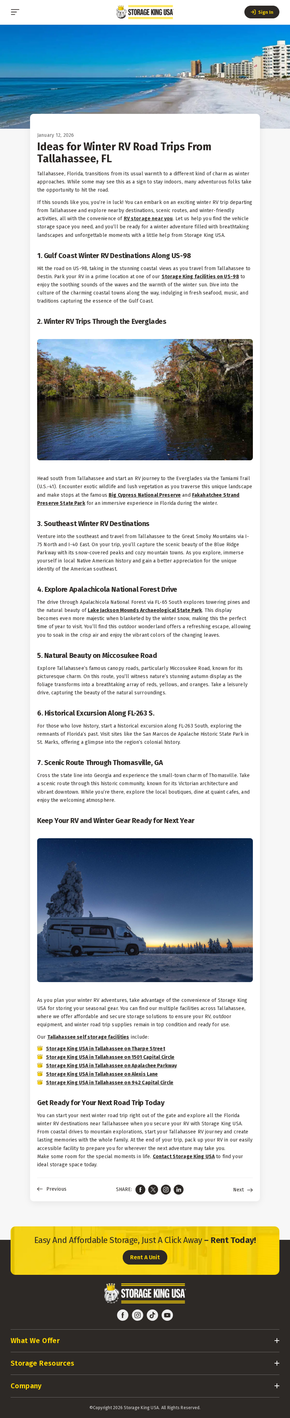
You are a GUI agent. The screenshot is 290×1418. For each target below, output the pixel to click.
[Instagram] (137, 1315)
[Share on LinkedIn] (179, 1190)
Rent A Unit (145, 1257)
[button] (261, 12)
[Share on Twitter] (153, 1190)
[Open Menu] (15, 12)
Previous (56, 1189)
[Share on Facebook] (140, 1190)
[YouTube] (167, 1315)
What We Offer (35, 1340)
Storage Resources (43, 1363)
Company (26, 1386)
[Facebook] (122, 1315)
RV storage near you (148, 219)
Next (238, 1189)
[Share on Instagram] (166, 1190)
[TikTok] (152, 1315)
